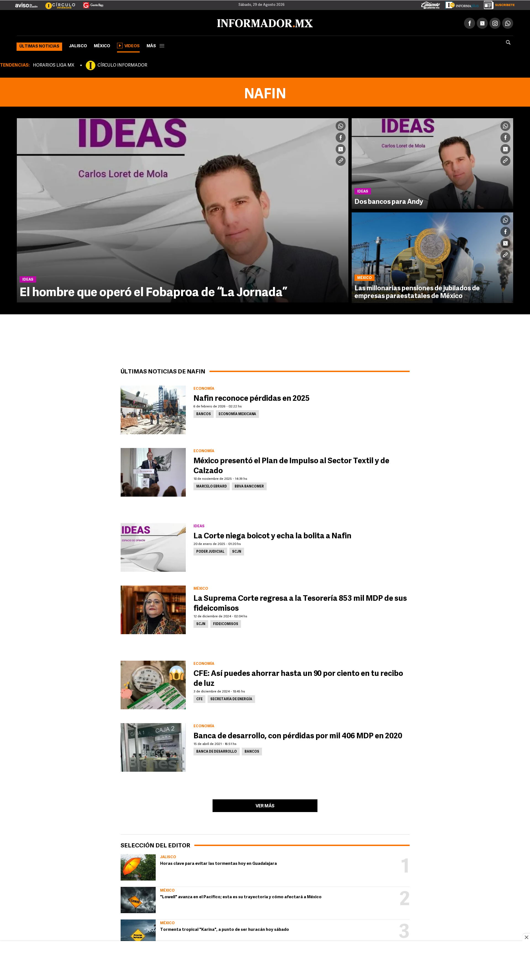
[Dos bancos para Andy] (432, 162)
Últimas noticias (39, 45)
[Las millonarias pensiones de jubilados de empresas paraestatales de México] (432, 256)
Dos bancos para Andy (388, 201)
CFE (199, 698)
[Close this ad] (526, 937)
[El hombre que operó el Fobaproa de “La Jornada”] (182, 209)
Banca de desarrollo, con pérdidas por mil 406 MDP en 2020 (298, 735)
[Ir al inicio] (82, 22)
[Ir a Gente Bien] (90, 3)
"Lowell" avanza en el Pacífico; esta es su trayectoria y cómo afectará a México (241, 896)
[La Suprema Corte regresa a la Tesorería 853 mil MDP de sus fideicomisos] (153, 608)
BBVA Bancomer (249, 485)
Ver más (265, 805)
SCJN (236, 550)
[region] (265, 954)
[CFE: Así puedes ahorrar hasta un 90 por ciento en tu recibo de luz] (153, 684)
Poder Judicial (210, 550)
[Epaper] (460, 4)
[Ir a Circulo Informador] (56, 3)
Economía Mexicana (237, 413)
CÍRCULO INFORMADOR (122, 64)
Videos (132, 45)
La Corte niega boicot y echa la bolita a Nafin (272, 535)
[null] (138, 866)
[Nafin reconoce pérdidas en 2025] (153, 408)
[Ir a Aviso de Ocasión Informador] (26, 3)
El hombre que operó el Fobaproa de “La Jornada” (153, 292)
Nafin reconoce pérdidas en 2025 (252, 398)
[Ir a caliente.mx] (430, 4)
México (102, 45)
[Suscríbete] (497, 4)
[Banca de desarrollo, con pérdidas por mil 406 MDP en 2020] (153, 746)
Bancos (203, 413)
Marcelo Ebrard (211, 485)
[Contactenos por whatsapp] (507, 22)
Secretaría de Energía (231, 698)
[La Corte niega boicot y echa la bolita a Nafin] (153, 546)
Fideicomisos (225, 623)
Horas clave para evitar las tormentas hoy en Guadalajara (218, 863)
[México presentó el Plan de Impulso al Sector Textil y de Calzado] (153, 471)
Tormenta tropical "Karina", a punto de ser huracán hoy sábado (224, 929)
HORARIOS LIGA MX (53, 64)
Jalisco (78, 45)
